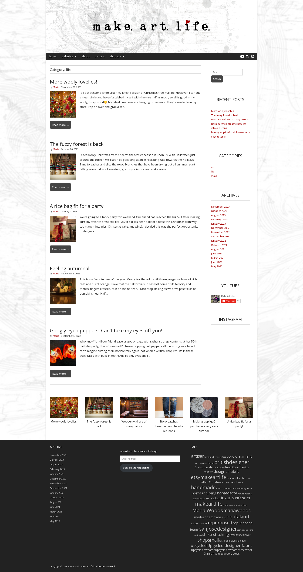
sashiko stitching (213, 534)
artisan (198, 456)
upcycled (199, 545)
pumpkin (195, 523)
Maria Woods (207, 510)
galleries (67, 56)
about (85, 56)
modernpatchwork (208, 517)
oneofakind (236, 516)
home (52, 56)
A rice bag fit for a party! (77, 206)
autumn (209, 457)
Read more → (60, 125)
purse (203, 523)
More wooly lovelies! (73, 81)
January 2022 (218, 240)
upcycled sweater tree (230, 550)
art (212, 167)
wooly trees (232, 553)
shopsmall (208, 540)
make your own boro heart (235, 505)
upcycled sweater (203, 550)
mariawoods (237, 510)
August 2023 (218, 215)
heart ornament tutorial (227, 488)
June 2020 (216, 262)
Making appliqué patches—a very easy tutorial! (204, 426)
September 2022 (220, 236)
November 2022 (220, 232)
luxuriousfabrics (235, 497)
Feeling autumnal (69, 268)
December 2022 (220, 228)
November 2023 (220, 206)
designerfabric (227, 471)
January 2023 (218, 223)
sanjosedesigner (218, 528)
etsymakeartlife (208, 477)
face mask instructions (239, 478)
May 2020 (216, 266)
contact (99, 56)
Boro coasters (219, 457)
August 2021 (218, 249)
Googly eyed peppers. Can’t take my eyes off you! (106, 330)
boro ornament (239, 456)
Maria (56, 87)
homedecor (227, 493)
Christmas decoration (209, 467)
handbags (236, 482)
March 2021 (218, 257)
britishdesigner (231, 462)
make (214, 176)
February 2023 (219, 219)
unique (242, 540)
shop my (115, 56)
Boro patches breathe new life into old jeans (169, 426)
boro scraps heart (204, 463)
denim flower (231, 467)
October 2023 (219, 210)
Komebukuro (213, 498)
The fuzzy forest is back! (77, 144)
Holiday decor (245, 488)
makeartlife (209, 503)
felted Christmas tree (214, 482)
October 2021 (219, 245)
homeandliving (204, 493)
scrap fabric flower (239, 535)
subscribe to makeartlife (136, 467)
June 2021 (216, 253)
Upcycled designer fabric (229, 545)
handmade (203, 487)
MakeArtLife (74, 566)
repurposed (220, 522)
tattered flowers (228, 540)
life (212, 171)
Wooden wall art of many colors (229, 119)
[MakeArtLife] (151, 26)
